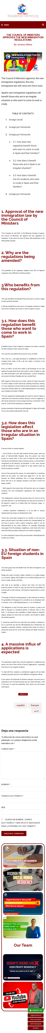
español (21, 705)
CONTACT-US (23, 694)
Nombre (6, 784)
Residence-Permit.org (23, 16)
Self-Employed (35, 1024)
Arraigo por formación (19, 127)
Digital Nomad (36, 1015)
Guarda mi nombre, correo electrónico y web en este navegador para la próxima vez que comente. (20, 823)
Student (36, 1028)
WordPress (10, 1029)
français (35, 705)
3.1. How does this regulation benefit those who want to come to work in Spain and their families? (26, 147)
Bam (18, 1029)
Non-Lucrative (35, 1019)
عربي (36, 710)
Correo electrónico (12, 796)
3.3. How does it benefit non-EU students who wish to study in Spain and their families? (26, 181)
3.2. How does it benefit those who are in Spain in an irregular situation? (26, 164)
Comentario (8, 749)
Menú (6, 25)
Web (3, 807)
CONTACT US (37, 1010)
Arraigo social (15, 119)
